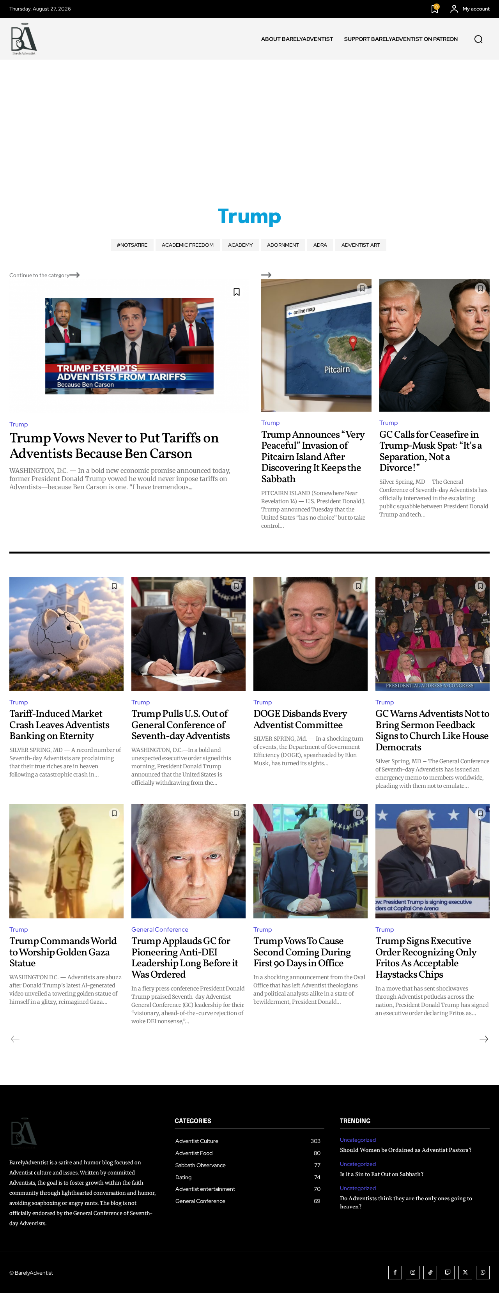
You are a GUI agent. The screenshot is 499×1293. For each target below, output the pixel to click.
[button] (478, 39)
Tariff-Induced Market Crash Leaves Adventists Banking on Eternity (59, 725)
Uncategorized (358, 1140)
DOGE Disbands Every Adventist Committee (300, 719)
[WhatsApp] (483, 1272)
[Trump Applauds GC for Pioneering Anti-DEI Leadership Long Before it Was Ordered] (188, 861)
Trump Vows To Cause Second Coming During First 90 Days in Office (302, 952)
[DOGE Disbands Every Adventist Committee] (310, 634)
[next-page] (483, 1039)
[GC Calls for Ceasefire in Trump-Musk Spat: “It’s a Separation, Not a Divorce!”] (434, 345)
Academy (240, 245)
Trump (18, 424)
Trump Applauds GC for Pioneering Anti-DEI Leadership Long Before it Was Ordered (184, 958)
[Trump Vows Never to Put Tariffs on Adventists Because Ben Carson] (129, 346)
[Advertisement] (249, 118)
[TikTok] (430, 1272)
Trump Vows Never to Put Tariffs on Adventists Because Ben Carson (114, 447)
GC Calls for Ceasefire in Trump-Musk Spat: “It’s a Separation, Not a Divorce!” (430, 452)
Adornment (283, 245)
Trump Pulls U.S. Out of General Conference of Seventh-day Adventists (180, 725)
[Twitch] (448, 1272)
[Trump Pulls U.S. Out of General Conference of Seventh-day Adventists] (188, 634)
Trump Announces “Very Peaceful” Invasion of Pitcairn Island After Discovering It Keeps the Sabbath (313, 457)
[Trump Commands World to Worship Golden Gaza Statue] (66, 861)
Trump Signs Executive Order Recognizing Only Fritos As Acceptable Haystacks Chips (425, 958)
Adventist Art (361, 245)
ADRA (320, 245)
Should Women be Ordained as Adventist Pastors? (406, 1150)
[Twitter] (465, 1272)
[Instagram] (412, 1272)
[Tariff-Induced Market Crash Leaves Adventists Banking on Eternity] (66, 634)
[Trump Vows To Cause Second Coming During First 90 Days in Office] (310, 861)
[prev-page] (15, 1039)
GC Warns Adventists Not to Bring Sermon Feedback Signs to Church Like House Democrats (432, 731)
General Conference (159, 929)
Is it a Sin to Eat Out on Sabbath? (382, 1175)
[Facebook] (395, 1272)
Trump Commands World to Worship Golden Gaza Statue (63, 952)
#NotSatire (132, 245)
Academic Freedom (188, 245)
